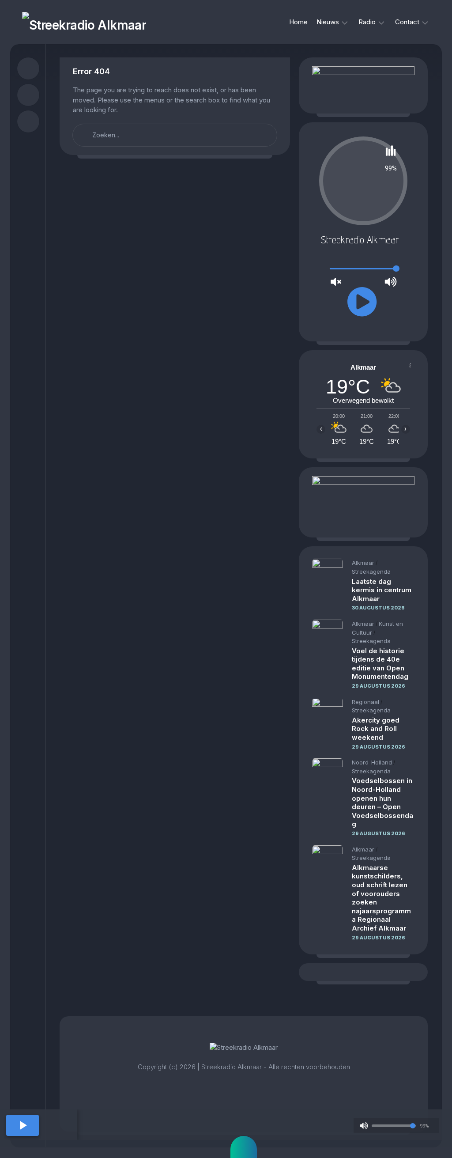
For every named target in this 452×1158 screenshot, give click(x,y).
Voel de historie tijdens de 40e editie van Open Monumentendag (380, 664)
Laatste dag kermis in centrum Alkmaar (381, 590)
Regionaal (365, 701)
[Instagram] (28, 95)
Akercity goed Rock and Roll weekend (375, 729)
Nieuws (327, 22)
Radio (367, 22)
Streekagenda (371, 571)
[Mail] (28, 121)
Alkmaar (363, 562)
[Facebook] (28, 68)
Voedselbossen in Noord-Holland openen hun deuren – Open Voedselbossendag (382, 802)
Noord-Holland (372, 762)
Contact (407, 22)
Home (298, 22)
